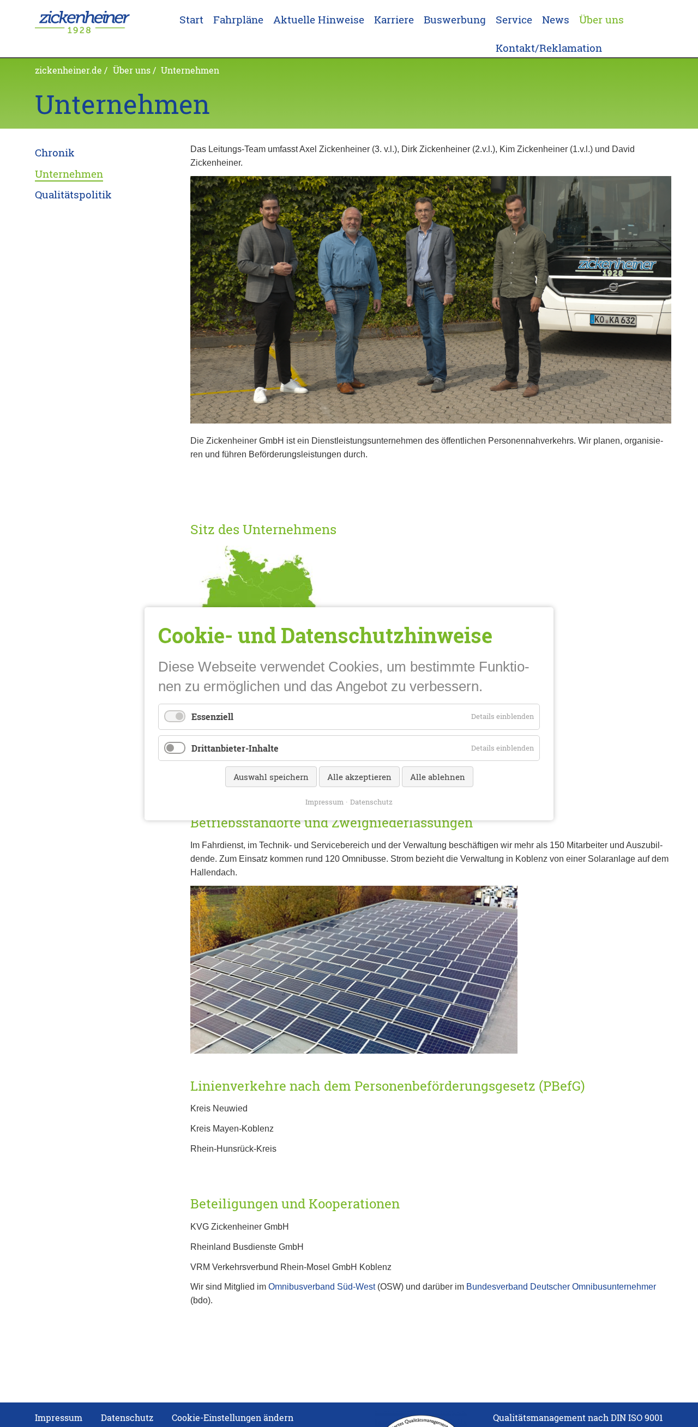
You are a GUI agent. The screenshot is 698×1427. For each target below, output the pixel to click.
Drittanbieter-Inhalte (235, 747)
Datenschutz (371, 801)
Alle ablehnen (437, 776)
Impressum (324, 801)
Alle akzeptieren (359, 776)
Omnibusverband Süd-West (321, 1286)
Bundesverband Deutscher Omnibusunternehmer (561, 1286)
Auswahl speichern (271, 776)
